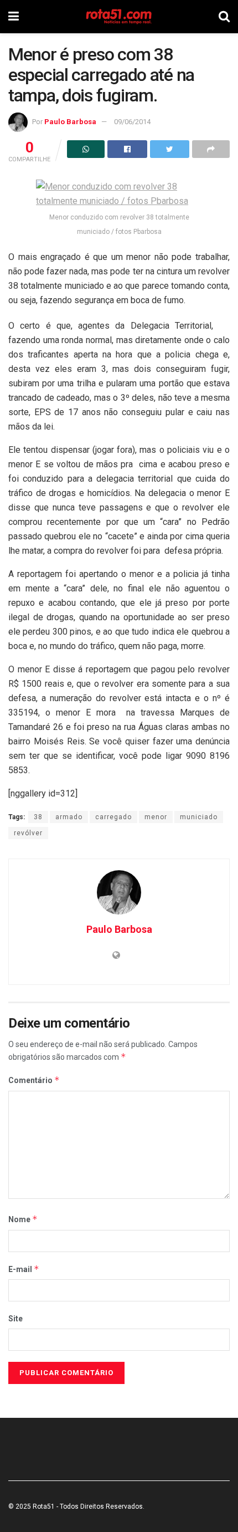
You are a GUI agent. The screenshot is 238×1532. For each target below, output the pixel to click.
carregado (113, 817)
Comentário (34, 1080)
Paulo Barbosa (70, 122)
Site (15, 1318)
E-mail (23, 1269)
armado (68, 817)
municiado (199, 817)
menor (155, 817)
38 (38, 817)
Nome (23, 1219)
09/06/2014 (132, 122)
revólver (28, 833)
